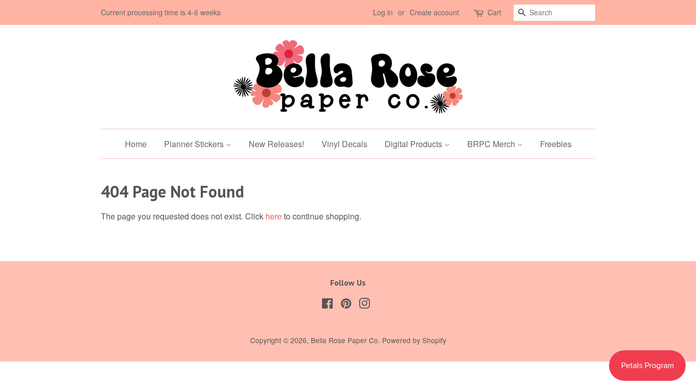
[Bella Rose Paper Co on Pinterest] (346, 305)
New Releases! (276, 144)
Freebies (556, 144)
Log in (383, 12)
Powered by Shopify (414, 340)
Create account (434, 12)
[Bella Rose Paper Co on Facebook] (327, 305)
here (273, 216)
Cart (494, 12)
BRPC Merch (492, 144)
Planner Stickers (195, 144)
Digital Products (414, 144)
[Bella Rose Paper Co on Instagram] (364, 305)
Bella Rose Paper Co (344, 340)
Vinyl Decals (344, 144)
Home (136, 144)
